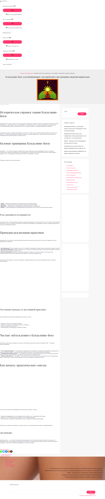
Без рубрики (70, 165)
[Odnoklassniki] (9, 451)
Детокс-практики (7, 64)
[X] (11, 451)
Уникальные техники (8, 51)
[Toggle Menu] (12, 10)
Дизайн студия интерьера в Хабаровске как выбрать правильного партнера (83, 477)
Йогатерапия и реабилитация (15, 27)
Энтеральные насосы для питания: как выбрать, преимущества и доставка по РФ (82, 475)
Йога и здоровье (7, 19)
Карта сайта (92, 494)
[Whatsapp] (1, 451)
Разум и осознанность (13, 46)
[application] (15, 6)
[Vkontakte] (6, 451)
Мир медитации (7, 32)
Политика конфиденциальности (87, 495)
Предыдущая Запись (6, 454)
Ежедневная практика (8, 6)
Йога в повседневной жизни (15, 14)
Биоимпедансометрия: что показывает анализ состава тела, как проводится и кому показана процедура (75, 128)
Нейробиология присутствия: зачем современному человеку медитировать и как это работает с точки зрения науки (75, 136)
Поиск (65, 111)
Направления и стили (13, 59)
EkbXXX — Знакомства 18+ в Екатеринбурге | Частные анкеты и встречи (84, 472)
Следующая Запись (5, 456)
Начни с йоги (6, 37)
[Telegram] (3, 451)
